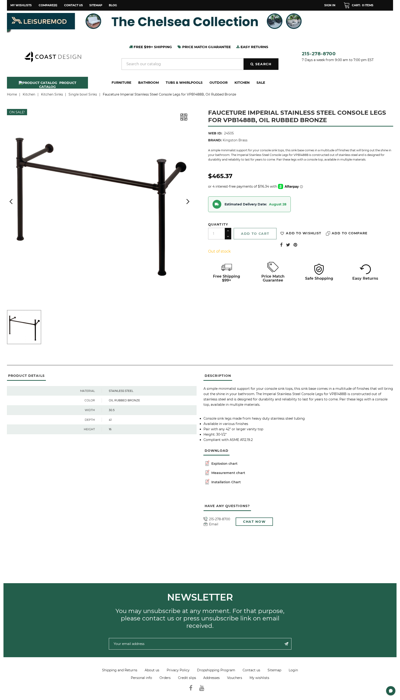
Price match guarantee (206, 47)
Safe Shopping (319, 278)
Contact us (73, 5)
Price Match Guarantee (272, 278)
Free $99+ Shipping (152, 47)
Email (213, 524)
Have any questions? (227, 506)
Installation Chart (225, 482)
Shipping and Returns (119, 670)
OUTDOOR (218, 83)
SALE (260, 83)
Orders (165, 678)
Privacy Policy (178, 670)
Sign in (329, 5)
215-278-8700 (319, 53)
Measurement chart (227, 473)
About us (152, 670)
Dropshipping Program (216, 670)
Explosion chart (224, 464)
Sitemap (95, 5)
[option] (200, 21)
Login (293, 670)
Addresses (211, 678)
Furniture (121, 83)
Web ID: (215, 133)
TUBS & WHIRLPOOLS (184, 83)
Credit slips (187, 678)
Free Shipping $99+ (226, 278)
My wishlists (259, 678)
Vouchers (234, 678)
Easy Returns (365, 278)
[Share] (281, 244)
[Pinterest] (295, 244)
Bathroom (148, 83)
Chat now (254, 522)
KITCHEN (242, 83)
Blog (113, 5)
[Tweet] (288, 244)
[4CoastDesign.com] (52, 56)
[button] (358, 5)
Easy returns (254, 47)
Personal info (141, 678)
